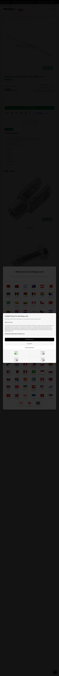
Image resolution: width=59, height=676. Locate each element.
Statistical (43, 358)
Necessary (16, 351)
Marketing (43, 351)
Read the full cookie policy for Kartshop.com (15, 333)
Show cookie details (29, 347)
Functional (16, 358)
